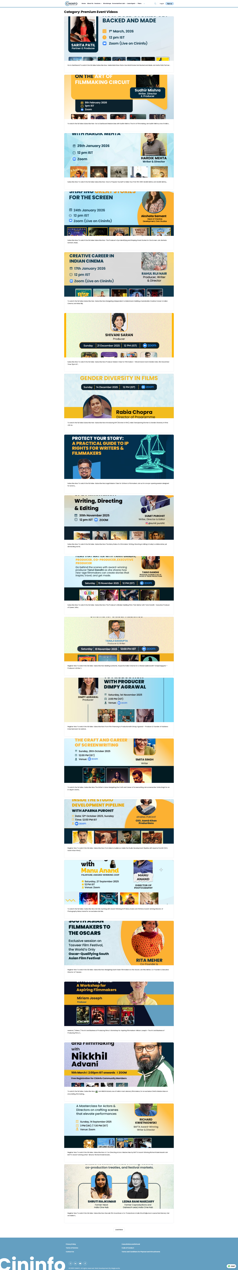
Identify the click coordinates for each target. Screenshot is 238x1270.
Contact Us (70, 1252)
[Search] (155, 3)
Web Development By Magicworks (107, 1268)
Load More (119, 1230)
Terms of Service (72, 1248)
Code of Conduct (128, 1248)
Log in (162, 3)
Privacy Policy (71, 1244)
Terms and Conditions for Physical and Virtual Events (141, 1252)
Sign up (169, 3)
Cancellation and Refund (131, 1244)
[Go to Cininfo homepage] (71, 3)
